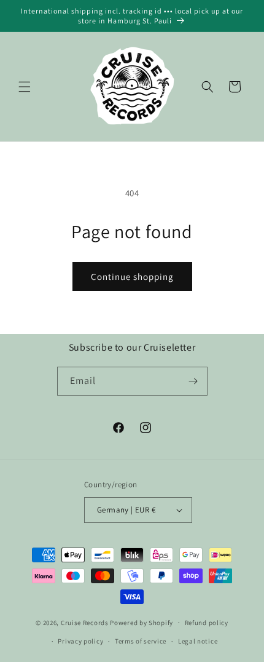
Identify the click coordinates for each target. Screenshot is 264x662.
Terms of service (140, 641)
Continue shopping (132, 276)
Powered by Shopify (141, 622)
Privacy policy (80, 641)
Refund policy (206, 622)
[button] (24, 86)
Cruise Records (85, 622)
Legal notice (197, 641)
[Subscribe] (193, 381)
